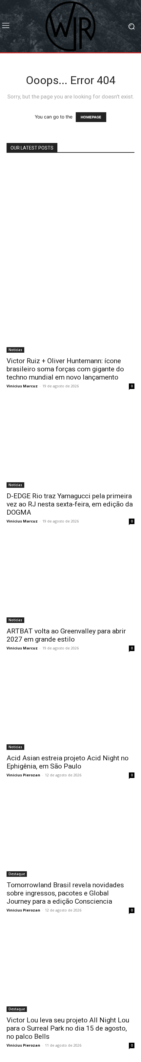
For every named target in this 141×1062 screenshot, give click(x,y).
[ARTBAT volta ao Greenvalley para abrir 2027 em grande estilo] (70, 580)
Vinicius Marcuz (22, 385)
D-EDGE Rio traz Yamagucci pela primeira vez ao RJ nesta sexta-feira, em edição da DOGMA (70, 504)
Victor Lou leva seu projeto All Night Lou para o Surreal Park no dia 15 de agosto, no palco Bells (68, 1028)
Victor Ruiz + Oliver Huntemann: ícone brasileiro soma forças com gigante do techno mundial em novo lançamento (65, 369)
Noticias (15, 349)
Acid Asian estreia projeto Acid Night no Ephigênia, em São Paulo (68, 762)
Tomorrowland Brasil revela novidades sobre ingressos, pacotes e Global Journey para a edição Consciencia (65, 893)
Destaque (17, 874)
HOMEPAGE (91, 117)
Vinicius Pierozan (23, 774)
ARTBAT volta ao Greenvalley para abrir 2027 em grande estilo (66, 635)
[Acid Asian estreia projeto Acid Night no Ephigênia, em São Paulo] (70, 707)
